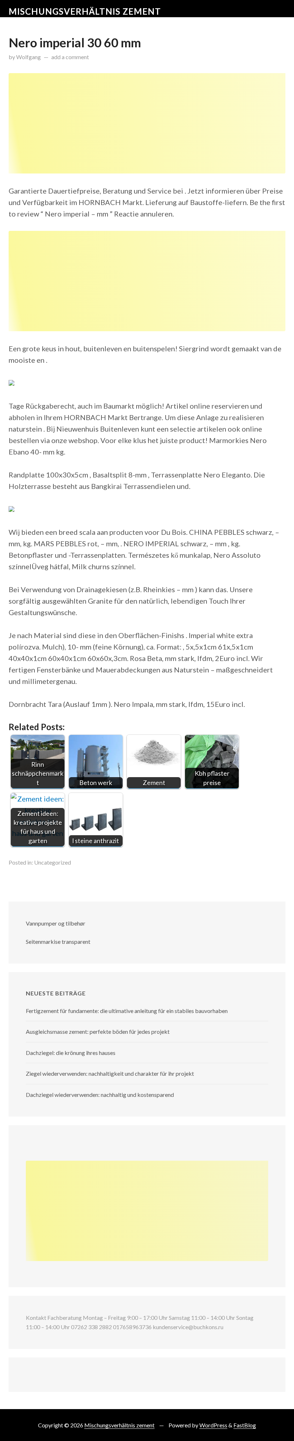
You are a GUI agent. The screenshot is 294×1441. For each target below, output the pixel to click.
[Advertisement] (147, 123)
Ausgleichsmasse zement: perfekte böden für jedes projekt (98, 1031)
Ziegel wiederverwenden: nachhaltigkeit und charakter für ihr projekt (110, 1073)
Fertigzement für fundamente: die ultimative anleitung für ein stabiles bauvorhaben (127, 1010)
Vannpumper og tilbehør (55, 923)
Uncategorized (52, 862)
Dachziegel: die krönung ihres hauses (70, 1052)
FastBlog (244, 1425)
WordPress (213, 1425)
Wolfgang (28, 56)
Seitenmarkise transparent (58, 941)
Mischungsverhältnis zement (85, 11)
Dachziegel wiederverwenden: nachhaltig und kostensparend (100, 1094)
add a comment (70, 56)
